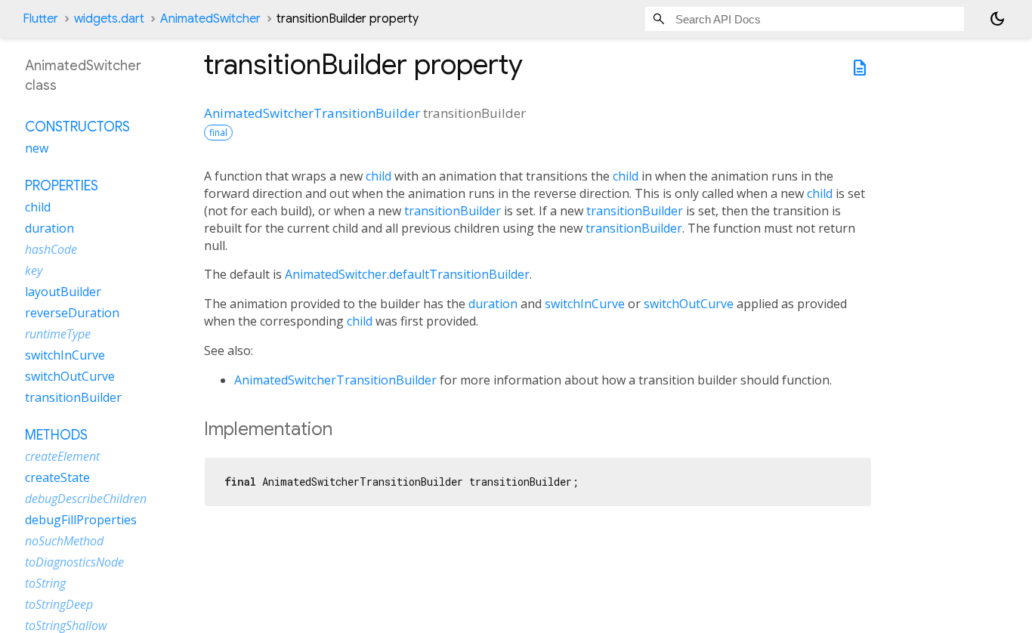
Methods (56, 435)
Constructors (77, 127)
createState (57, 477)
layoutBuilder (63, 291)
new (36, 148)
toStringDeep (59, 604)
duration (493, 303)
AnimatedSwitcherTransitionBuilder (312, 113)
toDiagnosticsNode (74, 562)
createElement (62, 456)
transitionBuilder (452, 210)
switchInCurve (585, 303)
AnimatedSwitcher (210, 18)
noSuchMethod (64, 541)
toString (45, 583)
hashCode (51, 249)
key (33, 270)
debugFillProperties (81, 519)
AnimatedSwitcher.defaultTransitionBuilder (407, 274)
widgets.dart (109, 18)
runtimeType (58, 334)
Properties (61, 186)
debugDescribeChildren (86, 498)
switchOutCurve (689, 303)
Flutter (40, 18)
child (378, 176)
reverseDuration (72, 312)
